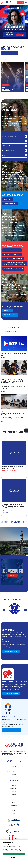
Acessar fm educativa (10, 693)
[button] (26, 430)
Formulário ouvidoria (10, 651)
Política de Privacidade (14, 769)
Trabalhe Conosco (14, 811)
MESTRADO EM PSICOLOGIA (11, 250)
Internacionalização (14, 788)
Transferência (6, 145)
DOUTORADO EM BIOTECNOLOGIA (12, 268)
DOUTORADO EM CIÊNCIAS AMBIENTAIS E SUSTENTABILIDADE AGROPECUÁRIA (14, 263)
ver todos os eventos (9, 435)
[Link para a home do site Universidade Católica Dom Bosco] (14, 744)
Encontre (14, 774)
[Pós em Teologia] (14, 21)
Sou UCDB (20, 2)
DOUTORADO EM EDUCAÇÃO (11, 254)
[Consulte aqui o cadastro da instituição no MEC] (14, 608)
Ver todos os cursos (8, 53)
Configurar (14, 857)
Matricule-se (6, 89)
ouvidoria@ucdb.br (7, 647)
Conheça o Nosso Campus (14, 772)
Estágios (14, 794)
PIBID (14, 814)
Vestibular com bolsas (9, 136)
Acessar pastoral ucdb (11, 730)
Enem (3, 155)
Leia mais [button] (3, 357)
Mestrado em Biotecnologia (12, 258)
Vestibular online (7, 141)
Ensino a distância (9, 203)
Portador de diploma (8, 150)
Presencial (7, 199)
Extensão (14, 785)
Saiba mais (14, 89)
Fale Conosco (14, 805)
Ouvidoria (14, 802)
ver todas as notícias (9, 331)
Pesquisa (14, 782)
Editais (14, 808)
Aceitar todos (14, 854)
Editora (14, 791)
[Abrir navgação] (26, 2)
